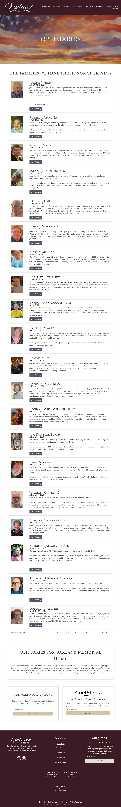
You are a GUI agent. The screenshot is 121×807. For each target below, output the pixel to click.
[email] (19, 758)
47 (106, 632)
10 (94, 632)
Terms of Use (61, 804)
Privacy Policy (49, 804)
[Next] (110, 632)
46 (102, 632)
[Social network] (24, 758)
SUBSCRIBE (33, 714)
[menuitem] (46, 6)
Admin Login (72, 804)
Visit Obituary (36, 109)
